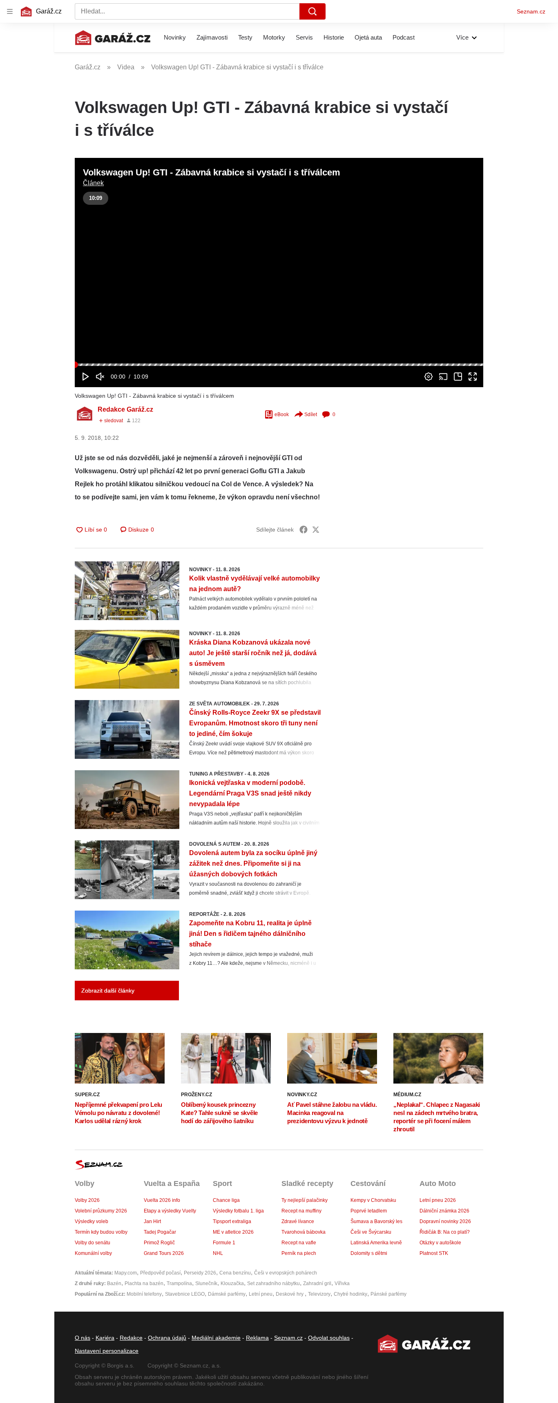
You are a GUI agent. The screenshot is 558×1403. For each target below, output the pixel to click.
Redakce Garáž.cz (125, 409)
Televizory (319, 1294)
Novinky (175, 37)
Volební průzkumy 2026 (101, 1211)
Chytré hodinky (350, 1294)
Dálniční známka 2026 (444, 1211)
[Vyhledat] (312, 11)
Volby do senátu (92, 1243)
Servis (304, 37)
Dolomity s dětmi (368, 1253)
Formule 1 (224, 1243)
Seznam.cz (531, 11)
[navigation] (9, 11)
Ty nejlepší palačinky (304, 1200)
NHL (218, 1253)
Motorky (274, 37)
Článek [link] (93, 183)
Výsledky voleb (91, 1221)
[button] (279, 272)
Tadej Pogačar (160, 1232)
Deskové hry (290, 1294)
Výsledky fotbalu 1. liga (238, 1211)
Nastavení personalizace (106, 1351)
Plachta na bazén (144, 1283)
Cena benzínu (235, 1273)
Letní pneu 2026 (438, 1200)
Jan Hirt (152, 1221)
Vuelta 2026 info (162, 1200)
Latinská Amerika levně (376, 1243)
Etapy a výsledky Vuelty (170, 1211)
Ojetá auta (368, 37)
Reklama (257, 1337)
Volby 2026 (87, 1200)
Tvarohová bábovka (303, 1232)
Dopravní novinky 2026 (445, 1221)
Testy (245, 37)
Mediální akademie (216, 1337)
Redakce (131, 1337)
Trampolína (179, 1283)
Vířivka (342, 1283)
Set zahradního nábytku (273, 1283)
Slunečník (206, 1283)
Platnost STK (434, 1253)
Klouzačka (232, 1283)
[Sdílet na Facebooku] (303, 529)
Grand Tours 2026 (164, 1253)
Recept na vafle (298, 1243)
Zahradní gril (317, 1283)
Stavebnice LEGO (185, 1294)
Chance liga (226, 1200)
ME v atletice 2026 (233, 1232)
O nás (82, 1337)
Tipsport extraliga (232, 1221)
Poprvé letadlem (368, 1211)
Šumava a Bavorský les (376, 1221)
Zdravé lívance (297, 1221)
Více (462, 37)
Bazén (114, 1283)
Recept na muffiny (301, 1211)
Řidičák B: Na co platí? (445, 1232)
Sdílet (310, 414)
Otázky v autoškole (440, 1243)
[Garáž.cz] (113, 37)
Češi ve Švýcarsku (370, 1232)
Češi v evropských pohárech (285, 1273)
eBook (282, 414)
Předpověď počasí (160, 1273)
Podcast (404, 37)
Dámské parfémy (227, 1294)
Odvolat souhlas (329, 1337)
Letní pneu (260, 1294)
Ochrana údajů (167, 1337)
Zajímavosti (212, 37)
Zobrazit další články (107, 990)
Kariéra (105, 1337)
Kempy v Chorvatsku (373, 1200)
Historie (334, 37)
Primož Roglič (159, 1243)
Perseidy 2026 (200, 1273)
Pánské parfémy (388, 1294)
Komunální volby (93, 1253)
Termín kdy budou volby (101, 1232)
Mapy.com (125, 1273)
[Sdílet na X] (316, 529)
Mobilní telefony (144, 1294)
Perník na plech (298, 1253)
